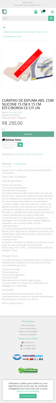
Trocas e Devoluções (28, 328)
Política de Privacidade (28, 331)
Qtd (3, 129)
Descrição (6, 163)
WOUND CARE (15, 112)
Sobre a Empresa (28, 325)
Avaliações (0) (20, 163)
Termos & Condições (28, 334)
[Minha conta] (36, 12)
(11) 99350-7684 (21, 5)
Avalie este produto (34, 154)
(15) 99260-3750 (35, 5)
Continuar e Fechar (28, 396)
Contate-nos (29, 342)
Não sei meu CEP (9, 148)
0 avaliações (17, 154)
